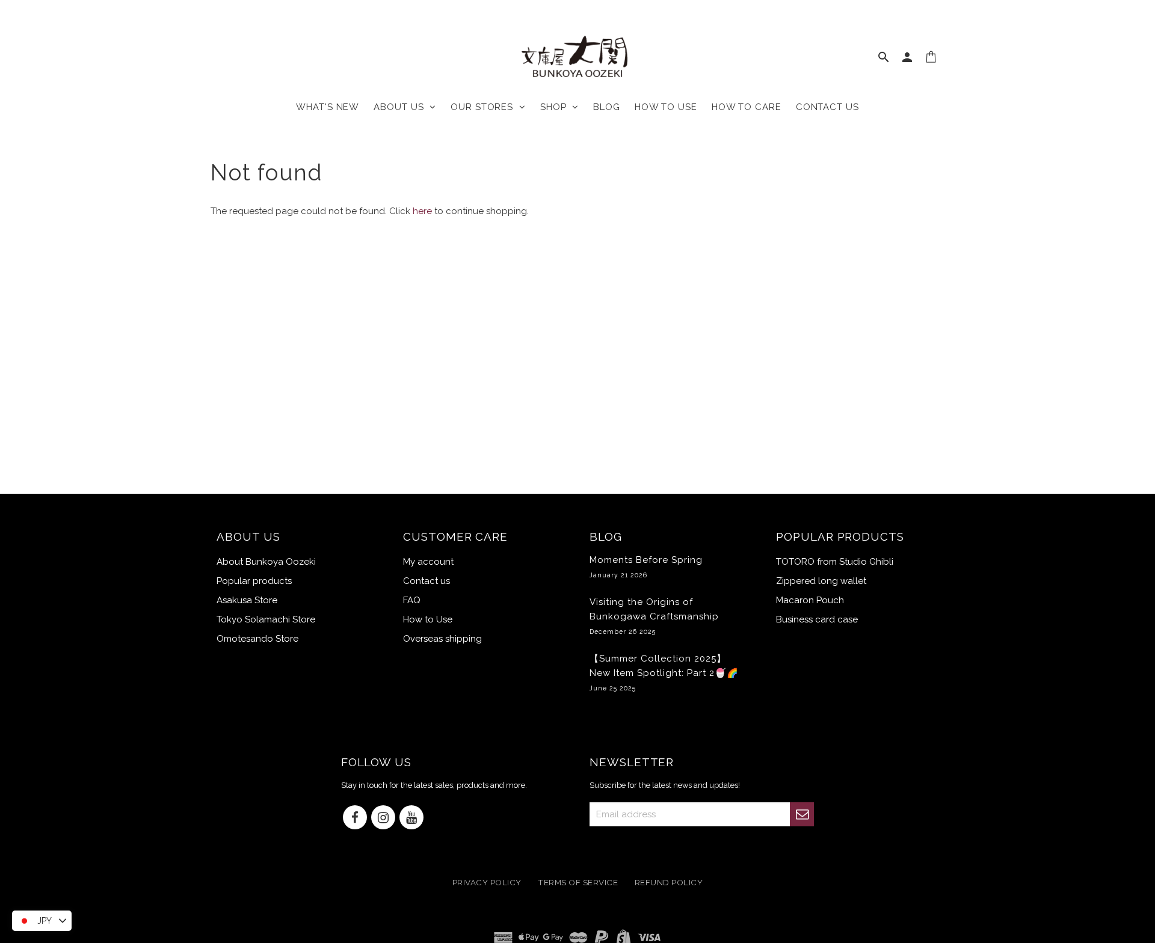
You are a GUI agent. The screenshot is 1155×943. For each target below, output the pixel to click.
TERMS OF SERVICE (578, 883)
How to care (746, 107)
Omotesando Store (257, 638)
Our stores (485, 107)
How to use (666, 107)
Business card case (817, 619)
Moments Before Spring (646, 566)
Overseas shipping (442, 638)
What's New (327, 107)
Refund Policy (669, 883)
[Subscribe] (802, 814)
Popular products (254, 581)
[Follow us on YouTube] (411, 818)
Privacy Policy (487, 883)
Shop (556, 107)
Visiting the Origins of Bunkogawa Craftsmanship (654, 616)
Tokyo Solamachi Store (266, 619)
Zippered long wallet (821, 581)
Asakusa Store (247, 600)
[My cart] (931, 59)
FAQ (411, 600)
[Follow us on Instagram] (383, 818)
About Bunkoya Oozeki (266, 561)
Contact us (827, 107)
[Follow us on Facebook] (355, 818)
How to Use (427, 619)
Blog (606, 107)
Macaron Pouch (810, 600)
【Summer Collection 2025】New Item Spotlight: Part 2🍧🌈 (664, 672)
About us (402, 107)
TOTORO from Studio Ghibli (834, 561)
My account (428, 561)
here (422, 211)
